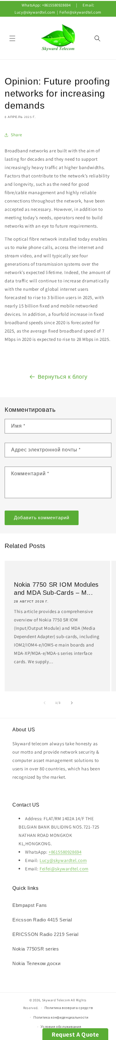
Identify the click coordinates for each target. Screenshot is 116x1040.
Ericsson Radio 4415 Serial (42, 919)
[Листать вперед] (72, 703)
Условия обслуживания (61, 1027)
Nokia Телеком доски (36, 963)
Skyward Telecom (56, 1000)
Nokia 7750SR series (35, 948)
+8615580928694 (56, 5)
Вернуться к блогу (63, 377)
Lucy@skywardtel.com (35, 12)
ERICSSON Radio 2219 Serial (45, 934)
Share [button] (16, 134)
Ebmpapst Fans (29, 905)
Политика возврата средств (69, 1008)
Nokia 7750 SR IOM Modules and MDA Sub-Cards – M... (56, 588)
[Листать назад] (44, 703)
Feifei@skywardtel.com (80, 12)
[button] (12, 38)
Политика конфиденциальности (60, 1017)
